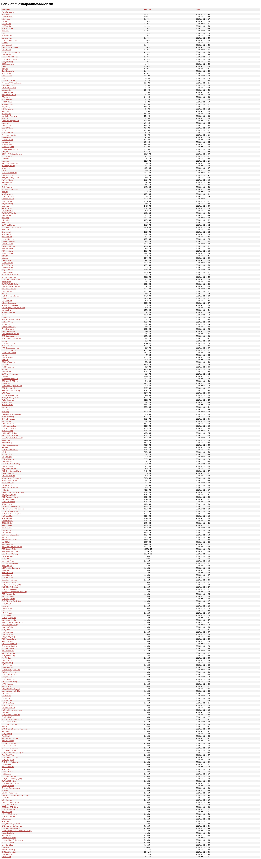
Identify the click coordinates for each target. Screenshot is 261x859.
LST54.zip (5, 43)
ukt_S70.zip (6, 542)
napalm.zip (6, 66)
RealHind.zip (6, 698)
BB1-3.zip (5, 409)
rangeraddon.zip (8, 473)
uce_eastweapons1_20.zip (11, 689)
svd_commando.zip (9, 277)
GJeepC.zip (6, 185)
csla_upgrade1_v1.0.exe (11, 824)
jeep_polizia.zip (7, 641)
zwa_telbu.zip (7, 293)
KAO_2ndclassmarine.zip (11, 348)
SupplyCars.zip (7, 454)
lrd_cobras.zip (7, 800)
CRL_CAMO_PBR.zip (10, 381)
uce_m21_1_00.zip (9, 350)
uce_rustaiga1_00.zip (10, 757)
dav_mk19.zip (7, 125)
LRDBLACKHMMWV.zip (11, 506)
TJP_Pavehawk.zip (9, 544)
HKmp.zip (5, 298)
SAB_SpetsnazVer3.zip (10, 334)
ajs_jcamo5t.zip (7, 663)
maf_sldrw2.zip (7, 712)
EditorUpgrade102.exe (10, 149)
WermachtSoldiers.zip (10, 379)
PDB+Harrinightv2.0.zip (10, 296)
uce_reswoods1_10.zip (10, 783)
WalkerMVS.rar (7, 322)
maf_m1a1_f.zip (7, 660)
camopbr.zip (6, 372)
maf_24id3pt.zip (7, 558)
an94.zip (5, 192)
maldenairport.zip (8, 85)
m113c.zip (5, 412)
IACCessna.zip (7, 194)
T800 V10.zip (7, 523)
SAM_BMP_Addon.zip (10, 47)
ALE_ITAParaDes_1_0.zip (11, 584)
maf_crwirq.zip (7, 530)
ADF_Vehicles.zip (8, 518)
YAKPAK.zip (6, 447)
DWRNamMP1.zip (8, 246)
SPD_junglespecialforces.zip (12, 828)
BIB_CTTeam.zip (8, 842)
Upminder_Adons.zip (9, 116)
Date (198, 9)
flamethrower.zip (8, 71)
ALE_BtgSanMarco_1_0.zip (12, 778)
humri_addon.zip (8, 483)
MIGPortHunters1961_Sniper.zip (13, 509)
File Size (147, 9)
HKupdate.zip (7, 677)
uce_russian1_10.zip (9, 745)
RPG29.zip (6, 97)
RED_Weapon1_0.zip (10, 497)
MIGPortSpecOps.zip (9, 682)
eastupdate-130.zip (9, 95)
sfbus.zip (5, 369)
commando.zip (7, 45)
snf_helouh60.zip (8, 693)
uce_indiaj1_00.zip (9, 776)
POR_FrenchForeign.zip (11, 715)
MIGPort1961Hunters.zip (11, 568)
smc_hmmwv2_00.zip (10, 738)
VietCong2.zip (7, 201)
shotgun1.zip (6, 215)
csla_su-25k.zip (7, 431)
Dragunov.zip (7, 232)
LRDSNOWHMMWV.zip (10, 563)
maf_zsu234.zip (7, 357)
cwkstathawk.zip (8, 833)
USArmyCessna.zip (9, 303)
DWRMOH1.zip (7, 267)
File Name (6, 9)
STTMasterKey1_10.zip (10, 175)
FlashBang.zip (7, 118)
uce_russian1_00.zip (9, 679)
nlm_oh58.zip (7, 608)
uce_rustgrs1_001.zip (10, 722)
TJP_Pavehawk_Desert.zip (12, 547)
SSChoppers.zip (8, 64)
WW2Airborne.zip (8, 312)
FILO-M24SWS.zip (8, 327)
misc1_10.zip (7, 528)
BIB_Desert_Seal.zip (9, 646)
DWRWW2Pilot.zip (9, 213)
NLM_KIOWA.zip (8, 703)
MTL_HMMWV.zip (8, 656)
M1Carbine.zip (7, 104)
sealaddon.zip (7, 575)
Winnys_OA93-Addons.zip (11, 478)
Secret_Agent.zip (8, 244)
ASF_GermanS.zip (9, 549)
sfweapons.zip (7, 402)
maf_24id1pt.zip (7, 566)
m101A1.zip (6, 114)
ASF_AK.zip (6, 151)
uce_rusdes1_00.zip (9, 724)
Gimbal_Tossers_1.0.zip (10, 395)
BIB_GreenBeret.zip (9, 343)
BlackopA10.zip (7, 272)
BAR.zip (5, 78)
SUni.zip (5, 790)
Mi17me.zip (6, 19)
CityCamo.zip (7, 301)
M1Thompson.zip (8, 109)
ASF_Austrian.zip (8, 594)
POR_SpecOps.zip (9, 618)
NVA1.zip (5, 230)
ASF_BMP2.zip (7, 62)
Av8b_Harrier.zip (8, 400)
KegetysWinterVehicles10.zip (12, 840)
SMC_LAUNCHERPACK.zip (12, 622)
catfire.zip (5, 170)
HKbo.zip (5, 490)
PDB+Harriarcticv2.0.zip (10, 450)
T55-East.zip (6, 282)
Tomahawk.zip (7, 443)
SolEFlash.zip (7, 187)
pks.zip (4, 33)
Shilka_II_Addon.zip (9, 40)
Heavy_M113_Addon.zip (11, 52)
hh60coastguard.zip (9, 426)
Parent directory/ (8, 12)
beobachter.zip (7, 667)
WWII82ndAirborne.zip (10, 305)
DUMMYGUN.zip (8, 17)
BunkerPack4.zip (8, 648)
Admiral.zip (6, 324)
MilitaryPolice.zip (8, 786)
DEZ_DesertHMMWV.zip (11, 582)
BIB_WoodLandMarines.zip (12, 719)
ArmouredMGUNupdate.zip (12, 83)
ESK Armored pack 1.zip (11, 535)
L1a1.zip (5, 258)
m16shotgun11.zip (8, 166)
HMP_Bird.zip (7, 665)
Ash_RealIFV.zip (8, 755)
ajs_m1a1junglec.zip (9, 596)
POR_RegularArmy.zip (10, 589)
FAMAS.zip (6, 317)
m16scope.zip (7, 36)
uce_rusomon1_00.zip (10, 625)
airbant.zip (5, 606)
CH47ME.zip (6, 24)
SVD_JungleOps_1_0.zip (11, 802)
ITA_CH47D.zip (7, 556)
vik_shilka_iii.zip (8, 106)
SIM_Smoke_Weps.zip (10, 59)
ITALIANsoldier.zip (8, 367)
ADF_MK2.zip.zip (8, 816)
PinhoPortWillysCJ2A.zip (11, 670)
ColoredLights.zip (8, 80)
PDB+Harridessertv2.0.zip (11, 471)
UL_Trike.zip (6, 696)
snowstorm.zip (7, 38)
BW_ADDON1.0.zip (9, 781)
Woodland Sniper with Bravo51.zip (14, 592)
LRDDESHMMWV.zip (10, 511)
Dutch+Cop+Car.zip (9, 353)
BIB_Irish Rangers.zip (10, 748)
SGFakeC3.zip (7, 28)
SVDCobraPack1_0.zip (10, 672)
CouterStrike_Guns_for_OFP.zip (13, 308)
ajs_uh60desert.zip (9, 469)
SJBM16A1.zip (7, 128)
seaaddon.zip (7, 237)
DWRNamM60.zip (8, 241)
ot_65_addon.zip (8, 615)
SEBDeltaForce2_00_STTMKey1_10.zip (17, 831)
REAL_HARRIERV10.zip (11, 464)
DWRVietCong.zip (8, 502)
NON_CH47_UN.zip (9, 480)
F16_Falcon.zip (7, 248)
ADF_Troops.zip (8, 760)
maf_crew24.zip (7, 516)
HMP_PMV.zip (7, 613)
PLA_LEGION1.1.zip (9, 705)
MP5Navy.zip (7, 208)
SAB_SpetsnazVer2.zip (10, 336)
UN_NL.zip (6, 452)
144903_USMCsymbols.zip (12, 154)
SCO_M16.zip (7, 144)
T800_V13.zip (7, 504)
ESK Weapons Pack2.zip (11, 279)
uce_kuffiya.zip (7, 577)
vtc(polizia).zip (7, 457)
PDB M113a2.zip (8, 459)
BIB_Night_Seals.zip (9, 428)
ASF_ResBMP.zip (8, 234)
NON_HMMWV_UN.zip (10, 398)
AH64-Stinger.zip (8, 147)
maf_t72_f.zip (7, 700)
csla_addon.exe (7, 854)
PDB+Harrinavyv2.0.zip (10, 388)
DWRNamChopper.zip (10, 374)
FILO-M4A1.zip (7, 251)
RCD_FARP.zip (7, 253)
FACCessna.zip (7, 211)
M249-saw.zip (7, 76)
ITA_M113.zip (7, 485)
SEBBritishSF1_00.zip (10, 807)
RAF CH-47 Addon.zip (10, 762)
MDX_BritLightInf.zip (9, 644)
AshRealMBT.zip (8, 717)
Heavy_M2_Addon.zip (10, 57)
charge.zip (5, 123)
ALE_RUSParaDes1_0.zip (11, 601)
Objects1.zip (6, 50)
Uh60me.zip (6, 26)
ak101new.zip (7, 364)
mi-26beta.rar (7, 774)
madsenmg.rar (7, 291)
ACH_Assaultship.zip (9, 196)
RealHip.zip (6, 736)
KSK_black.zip (7, 405)
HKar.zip (5, 376)
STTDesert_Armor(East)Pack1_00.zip (15, 795)
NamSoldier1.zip (8, 239)
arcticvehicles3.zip (8, 850)
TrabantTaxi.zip (7, 440)
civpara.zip (6, 142)
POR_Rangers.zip (8, 599)
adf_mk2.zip (6, 421)
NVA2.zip (5, 222)
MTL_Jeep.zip (7, 734)
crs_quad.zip (6, 310)
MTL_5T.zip (6, 821)
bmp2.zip (5, 31)
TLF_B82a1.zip (7, 265)
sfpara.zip (5, 206)
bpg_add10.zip (7, 634)
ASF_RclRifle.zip (8, 54)
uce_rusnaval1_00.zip (10, 674)
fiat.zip (4, 315)
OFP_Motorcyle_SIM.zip (11, 286)
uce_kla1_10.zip (8, 603)
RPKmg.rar (6, 159)
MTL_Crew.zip (7, 629)
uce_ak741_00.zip (8, 637)
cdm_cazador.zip (8, 741)
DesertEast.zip (7, 521)
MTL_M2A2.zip (7, 769)
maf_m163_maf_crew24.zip (12, 710)
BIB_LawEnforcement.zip (11, 788)
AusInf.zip (5, 797)
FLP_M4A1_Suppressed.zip (12, 227)
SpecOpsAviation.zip (9, 580)
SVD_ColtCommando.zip (11, 319)
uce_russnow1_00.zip (10, 809)
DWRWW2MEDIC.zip (10, 284)
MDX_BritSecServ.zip (10, 435)
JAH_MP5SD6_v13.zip (10, 177)
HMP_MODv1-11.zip (9, 814)
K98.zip (4, 130)
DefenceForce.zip (8, 708)
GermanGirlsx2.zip (8, 199)
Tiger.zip (5, 726)
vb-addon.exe (7, 525)
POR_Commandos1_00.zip (12, 513)
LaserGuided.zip (8, 424)
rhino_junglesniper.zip (10, 445)
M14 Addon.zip (7, 132)
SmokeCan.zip (7, 92)
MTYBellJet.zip (7, 684)
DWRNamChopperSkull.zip (12, 386)
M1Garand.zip (7, 99)
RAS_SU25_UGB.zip (10, 163)
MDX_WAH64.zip (8, 653)
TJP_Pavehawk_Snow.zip (11, 551)
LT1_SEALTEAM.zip (9, 805)
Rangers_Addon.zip (9, 835)
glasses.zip (6, 383)
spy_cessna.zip (7, 204)
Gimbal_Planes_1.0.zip (10, 743)
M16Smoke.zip (7, 140)
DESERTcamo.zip (8, 362)
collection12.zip (7, 845)
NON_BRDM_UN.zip (9, 433)
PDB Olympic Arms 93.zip (11, 338)
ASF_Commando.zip (9, 173)
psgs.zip (5, 69)
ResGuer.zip (6, 611)
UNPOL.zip (6, 393)
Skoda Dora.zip (7, 263)
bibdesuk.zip (6, 819)
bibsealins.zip (7, 220)
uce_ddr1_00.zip (8, 561)
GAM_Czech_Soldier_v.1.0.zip (13, 492)
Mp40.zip (5, 111)
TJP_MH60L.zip (8, 767)
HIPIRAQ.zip (6, 764)
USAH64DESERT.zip (10, 793)
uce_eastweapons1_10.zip (11, 691)
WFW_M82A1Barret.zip (10, 274)
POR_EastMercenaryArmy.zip (13, 752)
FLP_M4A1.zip (7, 180)
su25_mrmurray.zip (9, 620)
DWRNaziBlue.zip (8, 225)
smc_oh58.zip (7, 731)
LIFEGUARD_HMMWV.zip (11, 414)
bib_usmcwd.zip (8, 651)
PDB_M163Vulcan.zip (10, 587)
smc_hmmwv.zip (8, 532)
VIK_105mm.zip (7, 156)
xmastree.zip (6, 137)
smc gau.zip (6, 90)
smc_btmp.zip (7, 537)
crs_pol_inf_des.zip (9, 495)
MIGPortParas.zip (8, 476)
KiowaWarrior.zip (8, 417)
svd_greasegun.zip (9, 289)
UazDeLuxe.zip (7, 466)
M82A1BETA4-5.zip (9, 88)
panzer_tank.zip (7, 260)
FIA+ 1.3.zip (6, 73)
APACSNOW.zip (8, 771)
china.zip (5, 355)
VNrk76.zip (6, 168)
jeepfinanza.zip (7, 632)
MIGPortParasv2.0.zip (10, 487)
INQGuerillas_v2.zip (9, 852)
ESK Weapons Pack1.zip (11, 390)
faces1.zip (5, 570)
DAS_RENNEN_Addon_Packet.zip (15, 729)
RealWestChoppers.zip (10, 121)
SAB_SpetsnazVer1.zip (10, 331)
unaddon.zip (6, 857)
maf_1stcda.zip (7, 573)
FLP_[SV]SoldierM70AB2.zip (12, 438)
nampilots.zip (7, 461)
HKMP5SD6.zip (7, 102)
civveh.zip (5, 847)
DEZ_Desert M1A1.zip (10, 554)
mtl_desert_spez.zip (9, 499)
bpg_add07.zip (7, 627)
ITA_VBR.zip (6, 658)
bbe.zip (4, 341)
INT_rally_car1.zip (8, 419)
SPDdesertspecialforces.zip (12, 826)
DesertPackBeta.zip (9, 838)
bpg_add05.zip (7, 270)
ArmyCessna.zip (8, 329)
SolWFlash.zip (7, 345)
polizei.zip (5, 218)
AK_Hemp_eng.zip (9, 135)
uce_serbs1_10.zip (9, 750)
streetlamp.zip (7, 14)
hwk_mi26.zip (7, 812)
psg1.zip (5, 256)
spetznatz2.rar (7, 182)
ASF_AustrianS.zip (9, 639)
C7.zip (4, 21)
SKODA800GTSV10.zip (10, 539)
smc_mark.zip (7, 407)
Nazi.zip (5, 360)
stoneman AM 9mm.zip (10, 189)
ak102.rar (5, 161)
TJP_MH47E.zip (8, 686)
